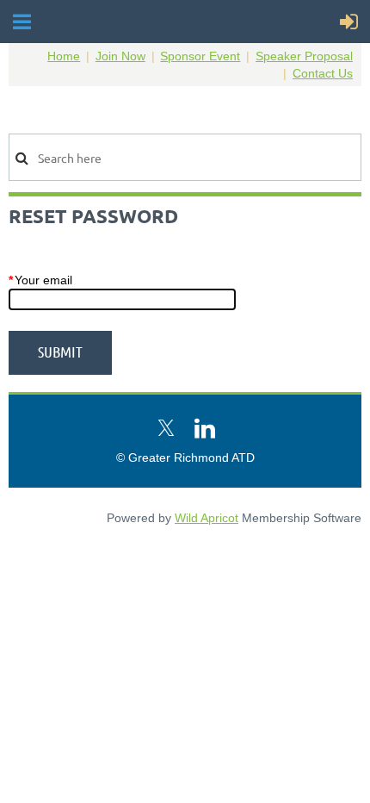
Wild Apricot (206, 518)
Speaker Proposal (304, 56)
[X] (166, 428)
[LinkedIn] (205, 428)
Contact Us (323, 73)
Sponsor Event (200, 56)
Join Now (120, 56)
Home (63, 56)
